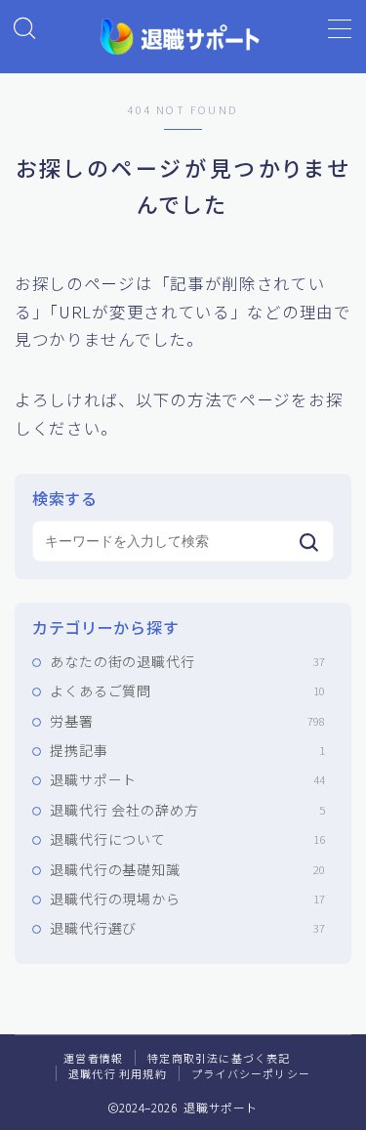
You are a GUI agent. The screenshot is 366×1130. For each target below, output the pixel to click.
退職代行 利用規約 (117, 1073)
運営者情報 (93, 1058)
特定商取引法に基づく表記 (218, 1058)
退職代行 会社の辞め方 (187, 809)
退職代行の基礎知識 (187, 869)
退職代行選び (187, 928)
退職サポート (187, 779)
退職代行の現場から (187, 898)
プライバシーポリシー (250, 1073)
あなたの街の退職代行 (187, 661)
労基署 (187, 721)
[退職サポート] (183, 36)
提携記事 (187, 750)
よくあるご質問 (187, 690)
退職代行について (187, 839)
